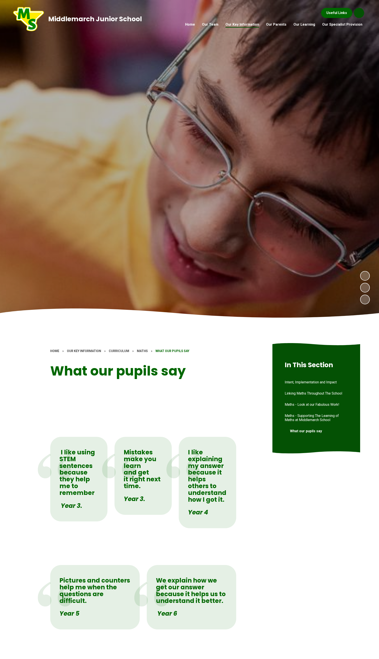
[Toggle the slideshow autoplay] (365, 299)
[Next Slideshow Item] (365, 276)
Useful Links (336, 13)
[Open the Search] (359, 13)
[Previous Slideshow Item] (365, 287)
